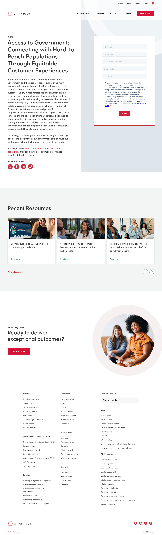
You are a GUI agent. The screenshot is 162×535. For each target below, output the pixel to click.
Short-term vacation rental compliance (118, 500)
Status (138, 3)
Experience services (69, 454)
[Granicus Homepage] (20, 13)
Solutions (100, 13)
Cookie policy (106, 431)
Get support (66, 480)
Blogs (63, 403)
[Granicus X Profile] (150, 523)
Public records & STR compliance (37, 503)
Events (64, 407)
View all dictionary (108, 504)
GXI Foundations (30, 466)
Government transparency (112, 496)
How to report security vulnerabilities (116, 447)
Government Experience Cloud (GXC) (39, 441)
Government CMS (108, 492)
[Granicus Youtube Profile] (140, 523)
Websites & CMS (30, 495)
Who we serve (83, 13)
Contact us (65, 472)
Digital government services (113, 479)
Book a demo (145, 13)
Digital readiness (108, 484)
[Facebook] (16, 166)
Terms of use (106, 419)
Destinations (28, 423)
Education (27, 415)
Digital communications (111, 475)
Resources (114, 13)
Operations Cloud (30, 454)
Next (151, 271)
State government (31, 407)
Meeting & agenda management (37, 480)
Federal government (32, 411)
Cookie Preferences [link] (14, 532)
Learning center (68, 399)
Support (129, 3)
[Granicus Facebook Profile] (135, 523)
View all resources (16, 271)
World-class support (69, 458)
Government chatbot (110, 488)
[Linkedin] (23, 166)
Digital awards (67, 450)
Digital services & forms (33, 484)
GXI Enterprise (29, 462)
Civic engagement (108, 463)
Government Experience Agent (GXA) (39, 458)
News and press (67, 441)
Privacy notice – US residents (113, 427)
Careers (120, 3)
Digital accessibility (109, 471)
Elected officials (29, 427)
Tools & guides (67, 411)
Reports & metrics (68, 415)
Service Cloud (29, 446)
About (128, 13)
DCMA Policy (106, 439)
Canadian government (33, 419)
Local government (31, 399)
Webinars (65, 423)
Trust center (106, 415)
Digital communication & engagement (33, 490)
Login (146, 3)
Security (104, 435)
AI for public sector (109, 459)
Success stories (67, 419)
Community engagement (111, 467)
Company (65, 437)
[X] (10, 166)
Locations (65, 484)
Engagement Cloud (31, 450)
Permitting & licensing (32, 499)
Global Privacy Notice (110, 423)
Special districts (29, 403)
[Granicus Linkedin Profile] (145, 523)
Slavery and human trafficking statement (118, 443)
